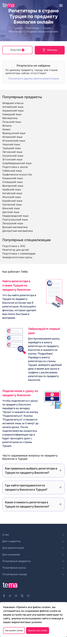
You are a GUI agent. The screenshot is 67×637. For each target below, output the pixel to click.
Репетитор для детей (15, 249)
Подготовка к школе (15, 166)
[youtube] (16, 596)
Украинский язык (13, 110)
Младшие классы (13, 103)
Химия (6, 129)
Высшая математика (15, 227)
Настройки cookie (14, 630)
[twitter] (22, 595)
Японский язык (11, 197)
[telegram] (28, 596)
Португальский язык (15, 219)
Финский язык (11, 208)
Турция (47, 27)
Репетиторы (32, 27)
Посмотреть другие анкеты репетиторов (33, 78)
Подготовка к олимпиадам (19, 253)
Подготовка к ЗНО (13, 246)
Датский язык (10, 212)
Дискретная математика (17, 230)
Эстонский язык (12, 159)
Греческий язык (12, 204)
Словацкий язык (12, 182)
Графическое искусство (17, 174)
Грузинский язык (12, 155)
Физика (7, 125)
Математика (9, 118)
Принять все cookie (37, 630)
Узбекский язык (12, 170)
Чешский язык (11, 144)
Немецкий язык (12, 114)
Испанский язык (12, 136)
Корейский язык (12, 200)
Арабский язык (11, 189)
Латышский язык (12, 223)
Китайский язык (12, 193)
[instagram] (10, 596)
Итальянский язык (13, 140)
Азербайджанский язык (17, 163)
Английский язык (13, 106)
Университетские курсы (17, 257)
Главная (17, 27)
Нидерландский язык (15, 215)
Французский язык (14, 133)
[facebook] (3, 596)
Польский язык (11, 121)
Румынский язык (12, 178)
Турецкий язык (11, 148)
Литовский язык (12, 151)
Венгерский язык (12, 185)
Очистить (17, 49)
